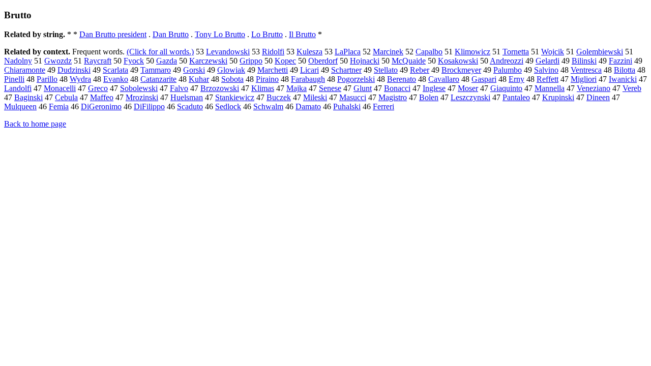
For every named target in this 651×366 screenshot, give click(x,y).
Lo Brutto (267, 34)
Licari (309, 70)
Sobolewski (139, 88)
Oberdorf (323, 60)
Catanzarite (158, 79)
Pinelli (14, 79)
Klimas (262, 88)
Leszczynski (470, 97)
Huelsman (186, 97)
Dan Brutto (171, 34)
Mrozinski (142, 97)
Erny (516, 79)
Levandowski (228, 51)
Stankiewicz (234, 97)
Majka (296, 88)
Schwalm (268, 106)
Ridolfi (273, 51)
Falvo (179, 88)
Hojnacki (364, 60)
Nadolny (18, 60)
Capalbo (429, 51)
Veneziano (593, 88)
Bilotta (624, 70)
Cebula (66, 97)
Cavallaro (443, 79)
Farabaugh (308, 79)
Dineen (598, 97)
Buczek (279, 97)
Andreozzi (506, 60)
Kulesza (309, 51)
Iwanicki (623, 79)
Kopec (285, 60)
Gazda (166, 60)
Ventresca (586, 70)
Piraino (267, 79)
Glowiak (231, 70)
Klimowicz (472, 51)
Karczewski (208, 60)
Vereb (632, 88)
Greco (98, 88)
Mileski (315, 97)
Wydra (80, 79)
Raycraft (97, 60)
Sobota (232, 79)
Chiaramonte (24, 70)
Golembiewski (599, 51)
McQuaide (409, 60)
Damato (308, 106)
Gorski (194, 70)
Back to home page (35, 123)
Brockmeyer (461, 70)
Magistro (392, 97)
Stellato (386, 70)
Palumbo (507, 70)
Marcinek (388, 51)
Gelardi (547, 60)
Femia (59, 106)
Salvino (546, 70)
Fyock (134, 60)
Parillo (47, 79)
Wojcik (552, 51)
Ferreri (383, 106)
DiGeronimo (101, 106)
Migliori (584, 79)
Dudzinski (74, 70)
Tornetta (515, 51)
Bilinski (584, 60)
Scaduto (190, 106)
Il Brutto (302, 34)
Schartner (346, 70)
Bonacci (397, 88)
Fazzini (620, 60)
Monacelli (60, 88)
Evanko (115, 79)
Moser (468, 88)
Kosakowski (458, 60)
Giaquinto (506, 88)
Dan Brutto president (112, 34)
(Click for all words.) (160, 51)
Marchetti (272, 70)
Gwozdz (58, 60)
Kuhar (199, 79)
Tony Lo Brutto (220, 34)
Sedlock (228, 106)
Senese (330, 88)
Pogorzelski (356, 79)
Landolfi (18, 88)
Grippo (251, 60)
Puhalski (347, 106)
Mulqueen (20, 106)
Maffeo (101, 97)
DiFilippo (149, 106)
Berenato (401, 79)
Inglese (434, 88)
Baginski (28, 97)
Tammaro (155, 70)
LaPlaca (348, 51)
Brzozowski (219, 88)
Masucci (352, 97)
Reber (419, 70)
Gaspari (483, 79)
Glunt (362, 88)
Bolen (428, 97)
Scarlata (115, 70)
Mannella (550, 88)
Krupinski (558, 97)
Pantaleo (516, 97)
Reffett (547, 79)
